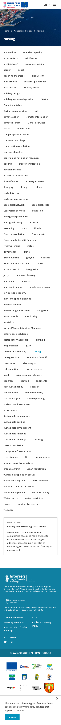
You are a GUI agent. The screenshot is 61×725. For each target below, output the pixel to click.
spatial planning (36, 398)
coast (7, 128)
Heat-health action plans (17, 263)
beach (21, 69)
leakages (26, 281)
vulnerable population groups (20, 474)
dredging (8, 187)
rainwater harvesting (15, 351)
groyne (30, 257)
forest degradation (14, 234)
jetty (6, 275)
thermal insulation (14, 445)
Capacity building (13, 105)
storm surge (10, 410)
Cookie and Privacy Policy (41, 624)
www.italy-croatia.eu (14, 622)
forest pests (38, 234)
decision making (12, 169)
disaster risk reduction (16, 175)
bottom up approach (35, 81)
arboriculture (11, 58)
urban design (43, 457)
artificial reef (11, 63)
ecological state (40, 204)
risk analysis (29, 363)
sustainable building (14, 421)
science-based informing (29, 374)
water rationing (40, 492)
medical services (12, 304)
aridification (31, 58)
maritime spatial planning (17, 298)
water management (14, 492)
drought (24, 187)
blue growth (10, 81)
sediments (41, 380)
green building (11, 257)
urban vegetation (36, 468)
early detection (12, 193)
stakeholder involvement (17, 404)
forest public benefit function (20, 239)
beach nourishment (14, 75)
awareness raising (35, 63)
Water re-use (11, 498)
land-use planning (25, 275)
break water (10, 87)
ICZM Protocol (11, 269)
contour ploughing (14, 151)
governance (10, 251)
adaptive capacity (32, 52)
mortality (9, 322)
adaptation (10, 52)
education (37, 210)
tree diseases (11, 457)
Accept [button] (12, 717)
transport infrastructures (17, 451)
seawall (25, 380)
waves (7, 503)
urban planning (12, 468)
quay (28, 345)
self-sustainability (13, 386)
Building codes (32, 87)
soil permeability (34, 392)
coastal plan (23, 128)
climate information (37, 116)
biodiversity (38, 75)
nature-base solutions (16, 333)
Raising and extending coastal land (26, 526)
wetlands (8, 509)
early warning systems (16, 198)
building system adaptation (18, 99)
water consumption (14, 480)
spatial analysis (12, 398)
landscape (9, 281)
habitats (45, 257)
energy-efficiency (13, 222)
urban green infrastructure (18, 462)
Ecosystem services (14, 210)
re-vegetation (11, 357)
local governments (39, 286)
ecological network (14, 204)
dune (39, 187)
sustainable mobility (15, 439)
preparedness (11, 345)
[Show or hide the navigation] (54, 5)
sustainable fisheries (15, 433)
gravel (27, 251)
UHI (27, 457)
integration (32, 269)
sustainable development (17, 427)
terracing (38, 439)
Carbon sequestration (15, 110)
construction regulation (17, 146)
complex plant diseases (16, 134)
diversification (11, 181)
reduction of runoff (36, 357)
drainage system (35, 181)
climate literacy (12, 122)
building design (12, 93)
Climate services (36, 122)
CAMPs (44, 99)
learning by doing (13, 286)
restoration (10, 363)
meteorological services (17, 310)
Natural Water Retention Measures (22, 327)
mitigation (43, 310)
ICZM (40, 263)
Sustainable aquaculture (17, 415)
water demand (40, 480)
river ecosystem (34, 369)
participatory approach (16, 339)
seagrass (8, 380)
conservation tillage (14, 140)
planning (40, 339)
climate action (11, 116)
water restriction (34, 498)
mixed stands (11, 316)
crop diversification (29, 163)
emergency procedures (16, 216)
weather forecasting (28, 503)
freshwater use (12, 245)
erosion (33, 222)
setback (34, 386)
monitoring (31, 316)
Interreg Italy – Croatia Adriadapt (15, 628)
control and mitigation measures (22, 157)
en (45, 4)
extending (9, 228)
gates (30, 245)
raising (37, 351)
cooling (8, 163)
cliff (36, 110)
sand (6, 374)
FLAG (24, 228)
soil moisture (11, 392)
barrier (7, 69)
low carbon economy (15, 292)
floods (37, 228)
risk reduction (11, 369)
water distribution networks (19, 486)
